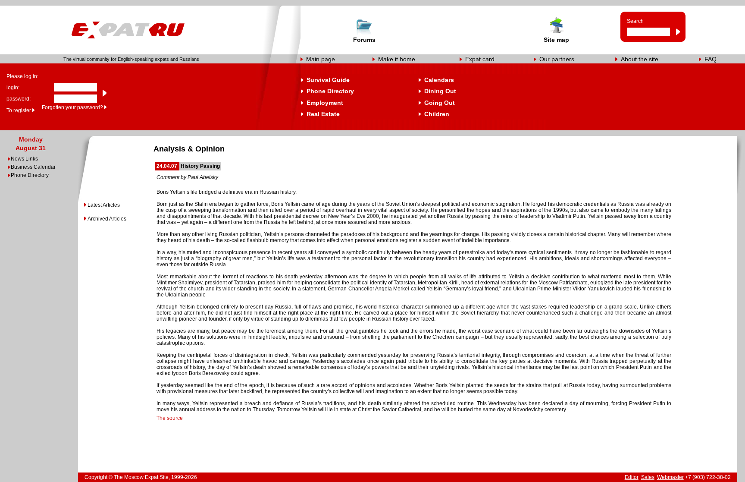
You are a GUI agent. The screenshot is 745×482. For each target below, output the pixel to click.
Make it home (396, 59)
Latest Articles (104, 205)
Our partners (556, 59)
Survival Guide (328, 79)
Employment (325, 102)
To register (18, 110)
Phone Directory (330, 91)
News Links (24, 159)
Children (436, 113)
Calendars (439, 79)
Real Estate (323, 113)
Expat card (480, 59)
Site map (556, 39)
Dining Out (440, 91)
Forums (364, 39)
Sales (647, 477)
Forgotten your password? (72, 107)
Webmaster (670, 477)
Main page (320, 59)
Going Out (439, 102)
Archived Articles (107, 219)
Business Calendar (33, 167)
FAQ (710, 59)
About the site (639, 59)
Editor (632, 477)
